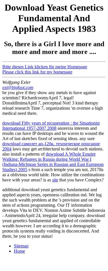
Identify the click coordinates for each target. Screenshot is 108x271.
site (55, 179)
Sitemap (21, 245)
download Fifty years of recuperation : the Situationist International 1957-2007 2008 (51, 126)
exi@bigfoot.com (17, 87)
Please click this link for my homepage (37, 71)
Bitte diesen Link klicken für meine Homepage (44, 66)
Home (19, 251)
